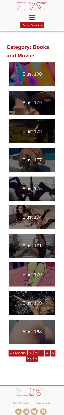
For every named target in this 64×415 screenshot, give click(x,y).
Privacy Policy (44, 403)
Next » (32, 358)
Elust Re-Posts (21, 403)
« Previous (18, 353)
